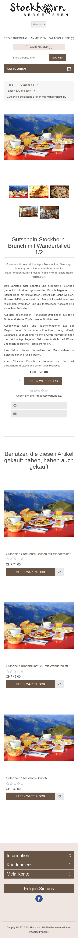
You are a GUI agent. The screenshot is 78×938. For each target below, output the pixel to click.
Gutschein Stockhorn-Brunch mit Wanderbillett (38, 554)
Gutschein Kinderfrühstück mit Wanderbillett (37, 666)
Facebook (39, 898)
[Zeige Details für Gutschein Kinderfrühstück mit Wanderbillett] (39, 626)
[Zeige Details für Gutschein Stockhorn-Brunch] (39, 738)
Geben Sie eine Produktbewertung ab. (39, 395)
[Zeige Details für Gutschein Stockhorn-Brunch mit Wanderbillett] (39, 513)
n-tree (45, 932)
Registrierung (15, 38)
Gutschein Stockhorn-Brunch (26, 778)
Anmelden (38, 38)
